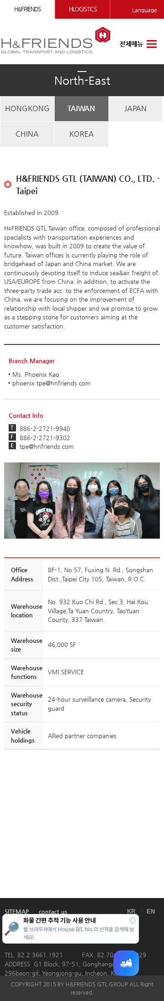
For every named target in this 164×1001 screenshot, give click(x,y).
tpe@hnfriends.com (47, 446)
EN (151, 911)
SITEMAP (17, 911)
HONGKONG (27, 108)
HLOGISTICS (83, 8)
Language (144, 10)
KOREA (81, 133)
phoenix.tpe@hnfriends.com (51, 383)
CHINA (27, 133)
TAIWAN (81, 108)
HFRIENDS (27, 8)
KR (131, 911)
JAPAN (135, 108)
